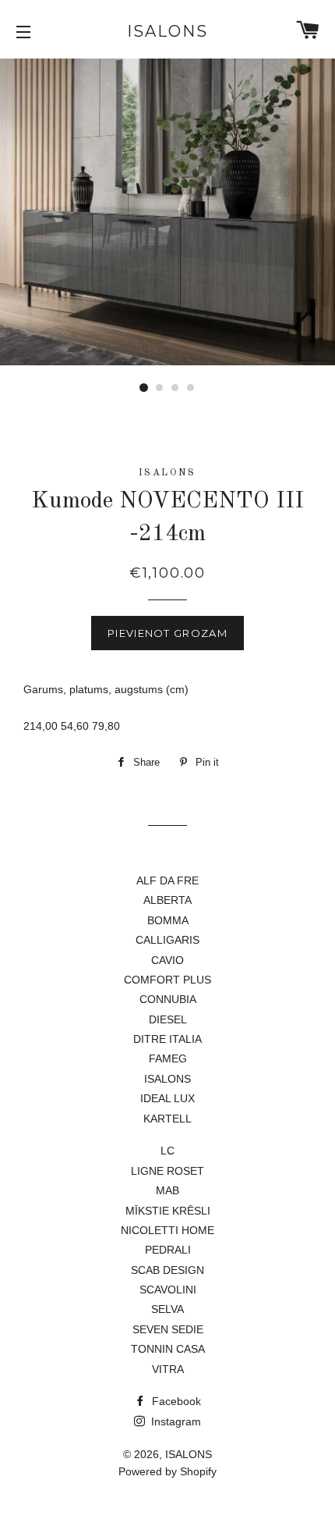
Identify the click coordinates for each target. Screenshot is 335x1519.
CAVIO (167, 960)
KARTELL (167, 1118)
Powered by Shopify (167, 1471)
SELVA (167, 1309)
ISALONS (167, 31)
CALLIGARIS (167, 940)
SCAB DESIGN (167, 1270)
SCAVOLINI (167, 1289)
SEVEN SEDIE (167, 1329)
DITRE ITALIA (167, 1039)
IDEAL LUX (167, 1098)
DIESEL (168, 1019)
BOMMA (168, 920)
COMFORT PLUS (167, 979)
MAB (167, 1190)
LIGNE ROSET (167, 1171)
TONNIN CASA (168, 1349)
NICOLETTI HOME (167, 1230)
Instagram (174, 1421)
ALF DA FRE (167, 880)
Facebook (175, 1401)
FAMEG (168, 1058)
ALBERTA (167, 900)
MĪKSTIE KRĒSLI (167, 1210)
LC (167, 1150)
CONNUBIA (167, 999)
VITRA (168, 1369)
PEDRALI (168, 1249)
